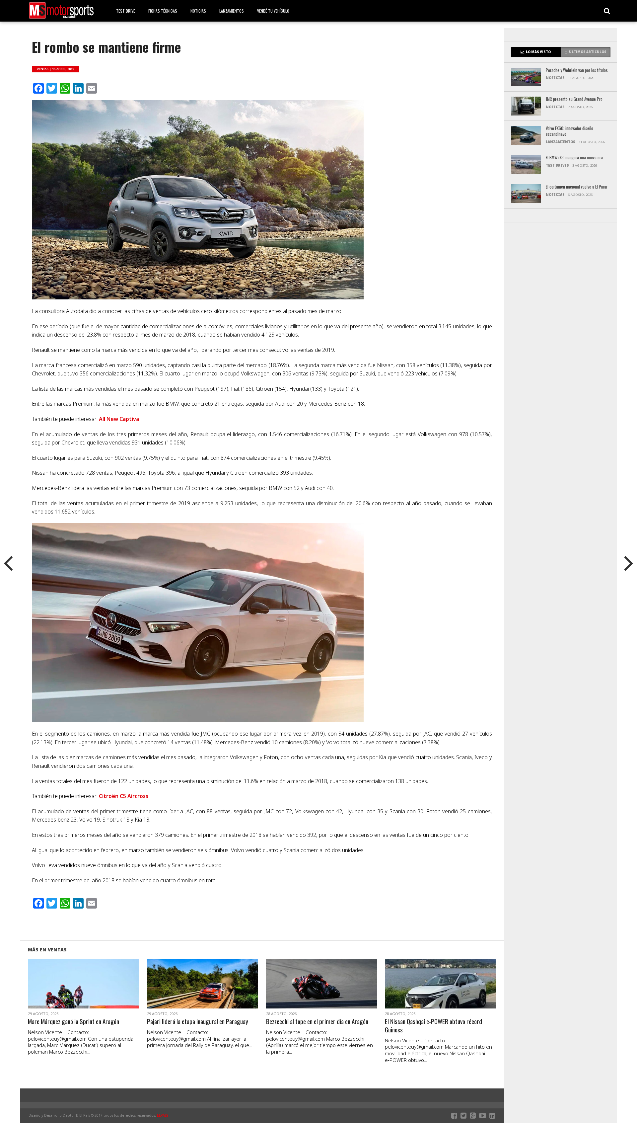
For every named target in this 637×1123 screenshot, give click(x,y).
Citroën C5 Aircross (123, 796)
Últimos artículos (587, 52)
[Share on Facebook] (69, 992)
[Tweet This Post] (83, 992)
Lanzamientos (231, 11)
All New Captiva (119, 419)
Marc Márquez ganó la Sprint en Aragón (73, 1021)
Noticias (198, 11)
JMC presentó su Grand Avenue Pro (574, 99)
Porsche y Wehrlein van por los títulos (577, 70)
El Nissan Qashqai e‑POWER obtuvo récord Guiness (433, 1025)
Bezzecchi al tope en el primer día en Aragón (317, 1021)
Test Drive (125, 11)
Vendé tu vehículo (273, 11)
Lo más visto (538, 52)
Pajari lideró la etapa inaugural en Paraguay (197, 1021)
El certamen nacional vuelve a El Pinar (576, 187)
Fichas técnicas (162, 11)
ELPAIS (162, 1115)
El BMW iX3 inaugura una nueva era (574, 158)
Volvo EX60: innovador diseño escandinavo (569, 131)
